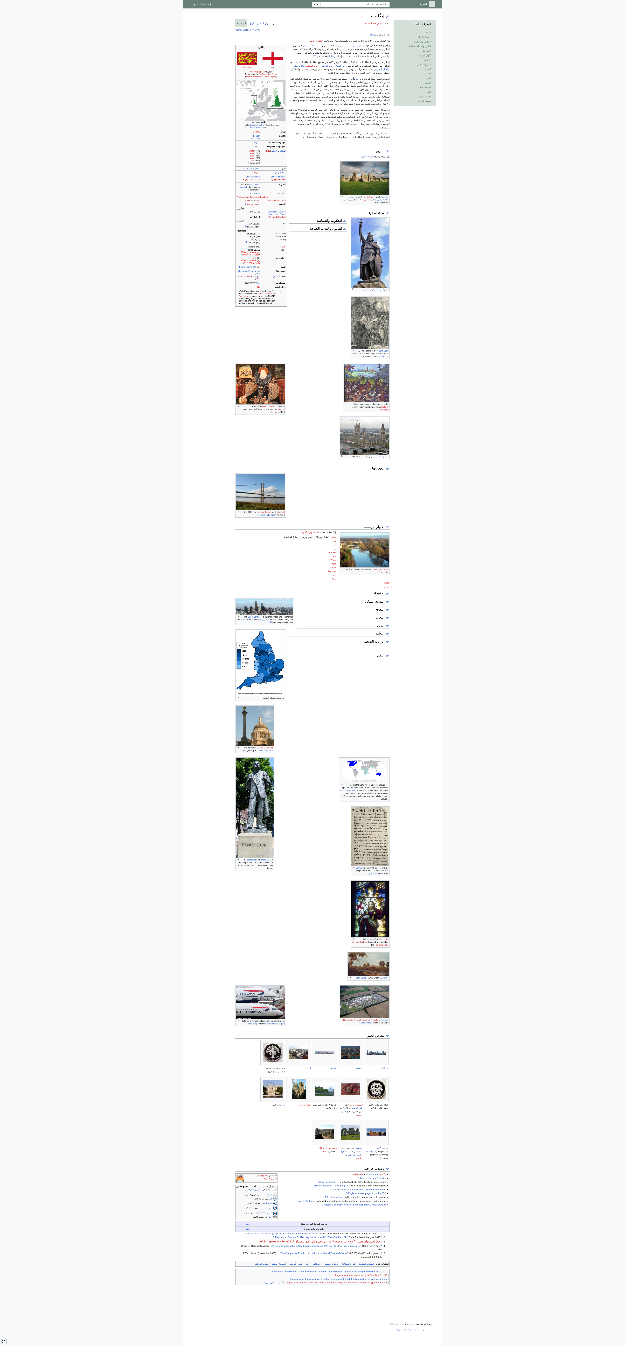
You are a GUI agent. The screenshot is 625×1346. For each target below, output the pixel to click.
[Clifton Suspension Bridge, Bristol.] (324, 1132)
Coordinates (240, 30)
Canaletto (384, 978)
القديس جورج (356, 1105)
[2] (246, 226)
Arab (253, 160)
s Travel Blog (330, 1185)
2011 (268, 151)
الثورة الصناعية (349, 1263)
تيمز (334, 544)
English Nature (334, 1197)
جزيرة (358, 45)
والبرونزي (378, 199)
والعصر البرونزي (355, 1155)
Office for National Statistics (372, 1178)
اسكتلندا (316, 1263)
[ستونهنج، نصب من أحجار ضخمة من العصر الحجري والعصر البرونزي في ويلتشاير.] (350, 1132)
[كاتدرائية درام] (299, 1089)
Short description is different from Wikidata (320, 1271)
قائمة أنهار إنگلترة (310, 532)
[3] (246, 242)
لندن (356, 69)
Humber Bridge (263, 512)
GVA (283, 247)
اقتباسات (268, 1203)
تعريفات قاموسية (264, 1194)
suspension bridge (265, 515)
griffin (344, 1112)
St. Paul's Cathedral (264, 748)
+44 (258, 287)
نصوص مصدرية (265, 1208)
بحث (316, 4)
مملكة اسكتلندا (261, 1263)
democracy (384, 356)
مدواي (387, 586)
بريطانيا (332, 56)
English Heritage (305, 1201)
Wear (333, 560)
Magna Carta (383, 351)
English (256, 142)
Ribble (332, 563)
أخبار (270, 1217)
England (264, 1175)
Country (256, 132)
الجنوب (341, 49)
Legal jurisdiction (277, 179)
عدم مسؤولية (401, 1330)
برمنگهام (384, 1068)
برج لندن (281, 1105)
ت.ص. (275, 276)
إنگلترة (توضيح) (315, 41)
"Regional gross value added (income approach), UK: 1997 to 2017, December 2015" (317, 1246)
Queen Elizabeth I (269, 406)
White (251, 151)
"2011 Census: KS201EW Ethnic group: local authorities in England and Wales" (312, 1233)
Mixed (252, 158)
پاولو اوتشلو (357, 1108)
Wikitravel (374, 1174)
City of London (254, 617)
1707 (313, 56)
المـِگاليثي (370, 197)
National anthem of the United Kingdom (261, 77)
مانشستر (358, 1068)
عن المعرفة (413, 1330)
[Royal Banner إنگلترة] (247, 58)
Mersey (332, 571)
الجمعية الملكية (278, 1263)
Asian (252, 153)
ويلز (308, 1263)
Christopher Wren (265, 750)
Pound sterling (245, 267)
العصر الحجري (346, 1151)
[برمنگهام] (376, 1052)
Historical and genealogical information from (355, 1204)
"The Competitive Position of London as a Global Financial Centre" (314, 1253)
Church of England (251, 168)
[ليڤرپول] (324, 1052)
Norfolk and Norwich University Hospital (360, 1020)
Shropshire (384, 572)
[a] (249, 189)
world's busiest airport (275, 1024)
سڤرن (333, 537)
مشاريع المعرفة (255, 1190)
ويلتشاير (358, 1158)
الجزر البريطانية (267, 1282)
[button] (432, 4)
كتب (270, 1199)
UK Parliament (253, 204)
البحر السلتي (312, 65)
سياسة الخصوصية (427, 1330)
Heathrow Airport (252, 1024)
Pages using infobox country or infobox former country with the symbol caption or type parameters (336, 1282)
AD (258, 283)
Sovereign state (278, 177)
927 (358, 79)
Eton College (362, 978)
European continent (257, 125)
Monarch (282, 193)
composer (251, 860)
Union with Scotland (277, 217)
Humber (332, 552)
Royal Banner (247, 67)
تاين (334, 556)
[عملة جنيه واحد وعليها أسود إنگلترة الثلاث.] (376, 1089)
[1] (249, 162)
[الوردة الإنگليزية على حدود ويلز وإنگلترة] (324, 1089)
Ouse (333, 567)
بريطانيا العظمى (347, 45)
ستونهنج (358, 1148)
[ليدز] (298, 1052)
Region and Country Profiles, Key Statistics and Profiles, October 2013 (311, 1237)
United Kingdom (256, 127)
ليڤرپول (333, 1068)
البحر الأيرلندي (326, 65)
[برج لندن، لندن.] (273, 1089)
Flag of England (382, 945)
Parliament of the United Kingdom (252, 197)
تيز (334, 541)
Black (252, 156)
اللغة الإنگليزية (373, 874)
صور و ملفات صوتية (263, 1213)
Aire (334, 579)
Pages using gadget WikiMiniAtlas (361, 1271)
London (256, 136)
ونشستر (367, 290)
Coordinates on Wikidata (283, 1271)
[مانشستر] (350, 1052)
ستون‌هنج (385, 197)
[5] (271, 622)
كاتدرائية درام (305, 1105)
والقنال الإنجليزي (382, 69)
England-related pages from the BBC (367, 1193)
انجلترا (371, 34)
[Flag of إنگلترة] (272, 58)
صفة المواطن (280, 172)
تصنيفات (385, 1271)
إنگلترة (281, 1282)
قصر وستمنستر (382, 456)
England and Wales (251, 179)
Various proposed (258, 72)
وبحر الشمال (341, 65)
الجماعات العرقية (278, 151)
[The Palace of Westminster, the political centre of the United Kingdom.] (376, 1132)
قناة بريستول (298, 65)
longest (281, 512)
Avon (387, 582)
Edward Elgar (265, 860)
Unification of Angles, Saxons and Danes (277, 213)
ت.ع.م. (257, 271)
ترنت (333, 548)
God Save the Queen (268, 74)
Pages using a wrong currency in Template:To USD (361, 1275)
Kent (365, 942)
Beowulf (359, 868)
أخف (417, 24)
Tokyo (243, 620)
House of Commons (275, 200)
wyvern (359, 1115)
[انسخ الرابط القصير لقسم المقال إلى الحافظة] (387, 151)
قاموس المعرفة (270, 1178)
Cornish (256, 147)
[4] (241, 254)
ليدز (309, 1068)
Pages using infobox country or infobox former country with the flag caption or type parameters (338, 1279)
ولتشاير (367, 199)
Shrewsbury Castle (380, 569)
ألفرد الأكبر (379, 290)
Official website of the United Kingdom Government (359, 1189)
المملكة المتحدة (310, 45)
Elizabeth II (255, 193)
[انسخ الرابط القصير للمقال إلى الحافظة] (387, 16)
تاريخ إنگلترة (366, 156)
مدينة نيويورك (264, 620)
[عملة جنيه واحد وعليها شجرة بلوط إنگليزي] (273, 1052)
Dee (334, 575)
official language (347, 790)
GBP (255, 267)
